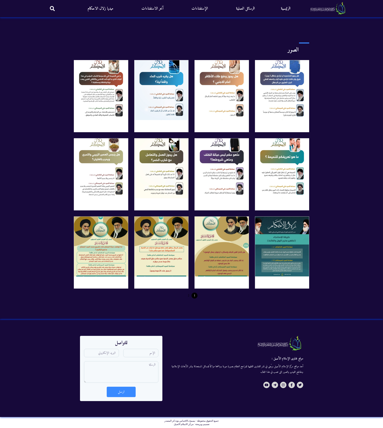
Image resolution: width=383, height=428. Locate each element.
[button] (52, 8)
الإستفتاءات (200, 8)
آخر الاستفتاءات (152, 8)
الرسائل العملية (245, 8)
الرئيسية (285, 8)
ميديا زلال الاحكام (100, 8)
